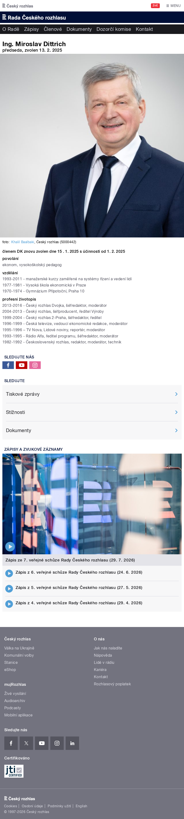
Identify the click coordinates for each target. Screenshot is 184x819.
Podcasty (12, 708)
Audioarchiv (14, 700)
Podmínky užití (59, 806)
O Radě (10, 29)
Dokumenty (79, 29)
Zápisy (31, 29)
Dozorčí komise (114, 29)
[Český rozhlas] (17, 5)
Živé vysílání (15, 693)
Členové (53, 29)
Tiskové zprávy (23, 394)
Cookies (10, 806)
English (81, 806)
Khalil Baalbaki (22, 242)
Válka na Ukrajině (19, 648)
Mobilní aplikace (18, 715)
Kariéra (100, 669)
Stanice (11, 662)
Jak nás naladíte (108, 648)
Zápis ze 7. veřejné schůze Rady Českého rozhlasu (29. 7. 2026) (70, 560)
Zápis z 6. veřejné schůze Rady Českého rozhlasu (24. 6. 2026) (79, 572)
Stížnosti (15, 412)
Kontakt (144, 29)
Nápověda (103, 655)
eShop (10, 669)
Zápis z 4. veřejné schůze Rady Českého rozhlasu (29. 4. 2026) (79, 602)
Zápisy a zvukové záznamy (33, 449)
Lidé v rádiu (104, 662)
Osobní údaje (32, 806)
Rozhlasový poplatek (112, 684)
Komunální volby (19, 655)
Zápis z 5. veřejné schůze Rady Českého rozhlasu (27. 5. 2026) (79, 587)
